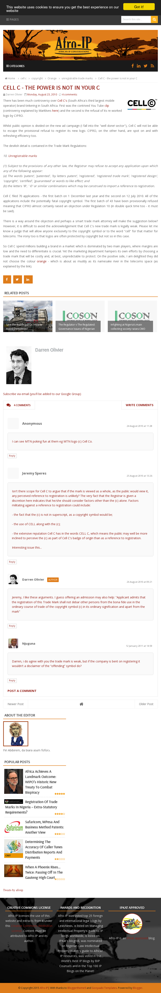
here (55, 111)
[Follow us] (145, 65)
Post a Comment (22, 691)
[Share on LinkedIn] (28, 279)
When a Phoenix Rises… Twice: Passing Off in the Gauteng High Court (44, 872)
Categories (17, 66)
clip (107, 106)
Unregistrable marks (22, 156)
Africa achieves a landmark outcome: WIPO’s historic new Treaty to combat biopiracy (40, 782)
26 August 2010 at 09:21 (139, 581)
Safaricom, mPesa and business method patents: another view (44, 827)
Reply (12, 455)
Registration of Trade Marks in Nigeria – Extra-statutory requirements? (31, 807)
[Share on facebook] (7, 279)
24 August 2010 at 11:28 (139, 425)
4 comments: (69, 94)
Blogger (137, 988)
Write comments (139, 405)
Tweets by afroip (13, 890)
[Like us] (132, 65)
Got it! (139, 6)
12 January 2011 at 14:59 (139, 645)
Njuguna (28, 643)
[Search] (154, 19)
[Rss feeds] (152, 65)
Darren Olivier (33, 579)
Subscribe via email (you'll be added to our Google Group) (42, 394)
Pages (14, 19)
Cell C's (62, 101)
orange (42, 261)
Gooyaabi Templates (104, 988)
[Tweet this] (17, 279)
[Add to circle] (139, 65)
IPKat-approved (137, 938)
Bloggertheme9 (77, 988)
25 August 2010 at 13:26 (139, 475)
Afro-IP (44, 988)
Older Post (146, 704)
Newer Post (16, 704)
